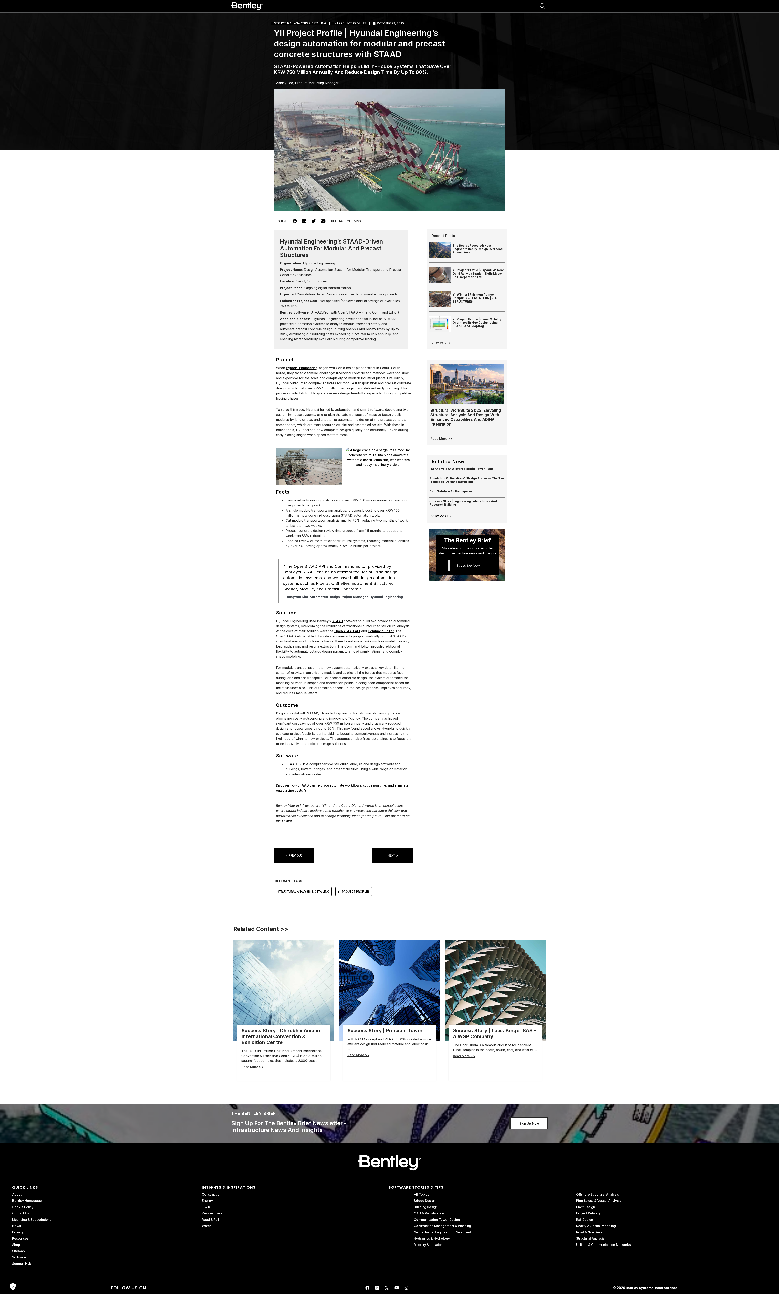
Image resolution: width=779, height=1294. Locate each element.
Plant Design (585, 1207)
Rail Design (584, 1220)
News (16, 1226)
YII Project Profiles (350, 23)
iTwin (206, 1207)
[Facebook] (367, 1288)
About (17, 1194)
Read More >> (441, 438)
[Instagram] (406, 1288)
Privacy (18, 1232)
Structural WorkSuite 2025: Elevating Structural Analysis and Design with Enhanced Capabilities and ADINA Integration (465, 417)
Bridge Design (425, 1201)
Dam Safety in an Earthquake (450, 491)
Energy (207, 1201)
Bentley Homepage (27, 1201)
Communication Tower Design (437, 1220)
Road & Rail (210, 1220)
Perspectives (212, 1213)
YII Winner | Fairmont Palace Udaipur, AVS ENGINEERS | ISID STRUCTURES (475, 298)
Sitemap (18, 1251)
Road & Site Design (590, 1232)
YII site (287, 821)
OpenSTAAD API (347, 631)
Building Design (426, 1207)
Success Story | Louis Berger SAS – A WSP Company (494, 1033)
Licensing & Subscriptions (31, 1220)
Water (206, 1226)
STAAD (337, 621)
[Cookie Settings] (13, 1287)
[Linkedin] (377, 1288)
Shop (16, 1245)
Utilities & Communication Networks (603, 1245)
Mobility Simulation (428, 1245)
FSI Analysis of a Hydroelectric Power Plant (461, 468)
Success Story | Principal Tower (385, 1030)
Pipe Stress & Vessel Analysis (598, 1201)
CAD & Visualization (429, 1213)
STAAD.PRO (295, 764)
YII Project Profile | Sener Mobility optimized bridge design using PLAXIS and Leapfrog (477, 322)
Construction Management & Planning (442, 1226)
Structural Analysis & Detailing (300, 23)
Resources (20, 1238)
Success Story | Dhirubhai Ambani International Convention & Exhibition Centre (281, 1036)
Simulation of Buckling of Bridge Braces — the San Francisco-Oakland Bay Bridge (466, 480)
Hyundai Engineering (302, 368)
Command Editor (381, 631)
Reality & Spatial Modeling (596, 1226)
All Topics (422, 1194)
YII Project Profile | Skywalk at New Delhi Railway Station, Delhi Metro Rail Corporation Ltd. (478, 273)
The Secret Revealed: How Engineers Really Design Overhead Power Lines (478, 249)
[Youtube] (397, 1288)
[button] (295, 221)
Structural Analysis (590, 1238)
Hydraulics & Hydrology (432, 1238)
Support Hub (21, 1264)
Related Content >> (260, 929)
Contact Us (20, 1213)
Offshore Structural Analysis (597, 1194)
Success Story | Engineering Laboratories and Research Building (463, 502)
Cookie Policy (22, 1207)
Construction (211, 1194)
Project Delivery (588, 1213)
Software (19, 1257)
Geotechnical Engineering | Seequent (442, 1232)
